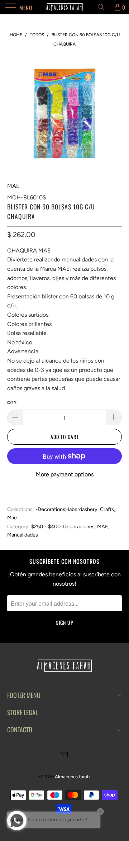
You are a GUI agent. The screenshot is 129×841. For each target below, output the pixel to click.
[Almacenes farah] (64, 7)
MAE (13, 186)
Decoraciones (79, 526)
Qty (11, 402)
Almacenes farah (72, 776)
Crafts (107, 509)
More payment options (65, 474)
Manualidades (22, 534)
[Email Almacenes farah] (64, 755)
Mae (12, 517)
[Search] (103, 7)
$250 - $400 (46, 526)
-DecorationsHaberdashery (66, 509)
